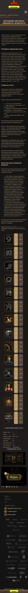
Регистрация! (14, 7)
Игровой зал (8, 498)
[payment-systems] (7, 520)
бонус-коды (19, 227)
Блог (6, 501)
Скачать (14, 591)
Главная (7, 496)
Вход (14, 4)
